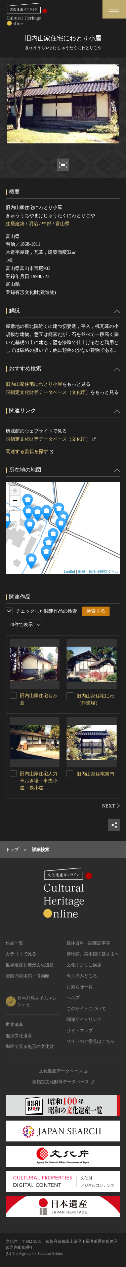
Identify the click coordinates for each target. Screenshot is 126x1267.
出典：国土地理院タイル (98, 571)
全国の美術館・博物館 (27, 975)
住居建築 (15, 223)
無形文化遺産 (19, 1035)
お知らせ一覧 (80, 986)
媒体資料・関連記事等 (88, 943)
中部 (46, 223)
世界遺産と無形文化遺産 (30, 964)
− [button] (15, 500)
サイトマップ (80, 1030)
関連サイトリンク (84, 1019)
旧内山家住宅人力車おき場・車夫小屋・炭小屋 (38, 780)
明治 (33, 223)
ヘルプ (73, 997)
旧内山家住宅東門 (95, 774)
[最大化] (15, 516)
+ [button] (15, 490)
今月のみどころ (82, 975)
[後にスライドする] (111, 805)
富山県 (62, 223)
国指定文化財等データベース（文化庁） (48, 392)
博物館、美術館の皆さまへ (93, 953)
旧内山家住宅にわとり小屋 (34, 384)
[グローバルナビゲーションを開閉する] (114, 9)
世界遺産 (14, 1024)
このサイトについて (86, 1008)
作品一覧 (14, 943)
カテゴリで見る (21, 953)
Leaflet (69, 571)
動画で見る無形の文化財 (30, 1046)
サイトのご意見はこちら (91, 1041)
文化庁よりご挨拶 (84, 964)
